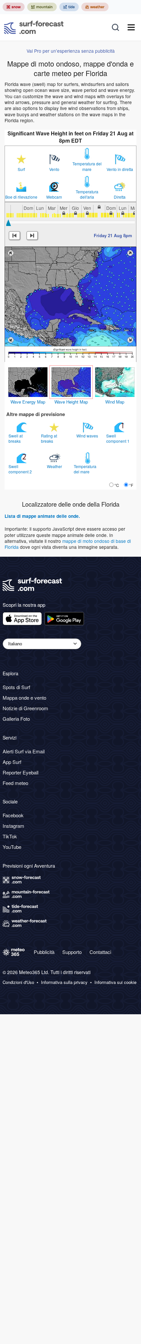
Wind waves (87, 435)
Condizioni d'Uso (18, 982)
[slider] (8, 222)
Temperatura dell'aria (87, 194)
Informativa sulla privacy (64, 982)
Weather (55, 466)
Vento (54, 169)
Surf (21, 169)
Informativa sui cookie (115, 982)
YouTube (12, 846)
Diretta (120, 197)
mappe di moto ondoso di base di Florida (68, 544)
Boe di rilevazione (21, 197)
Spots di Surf (16, 687)
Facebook (13, 815)
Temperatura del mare (87, 166)
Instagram (13, 825)
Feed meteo (15, 782)
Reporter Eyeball (20, 772)
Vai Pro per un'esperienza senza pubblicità (71, 50)
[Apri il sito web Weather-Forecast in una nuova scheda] (95, 7)
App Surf (12, 761)
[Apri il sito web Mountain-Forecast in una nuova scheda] (42, 7)
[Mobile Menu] (131, 27)
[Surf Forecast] (34, 27)
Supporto (72, 951)
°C (116, 485)
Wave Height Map (71, 402)
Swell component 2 (21, 468)
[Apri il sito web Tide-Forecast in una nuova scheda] (69, 7)
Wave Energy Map (27, 402)
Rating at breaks (49, 438)
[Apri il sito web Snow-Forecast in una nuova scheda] (14, 7)
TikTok (10, 836)
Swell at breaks (16, 438)
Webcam (54, 197)
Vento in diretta (120, 169)
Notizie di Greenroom (25, 708)
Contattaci (100, 951)
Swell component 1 (118, 438)
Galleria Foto (16, 718)
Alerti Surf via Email (24, 751)
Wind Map (114, 402)
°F (131, 485)
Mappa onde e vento (24, 697)
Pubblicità (44, 951)
